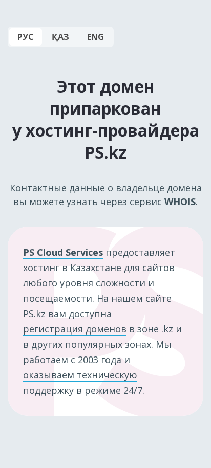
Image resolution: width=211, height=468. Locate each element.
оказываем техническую (80, 375)
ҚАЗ (60, 36)
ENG (95, 36)
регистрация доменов (74, 329)
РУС (25, 36)
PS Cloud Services (63, 252)
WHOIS (180, 201)
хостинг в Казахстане (72, 267)
